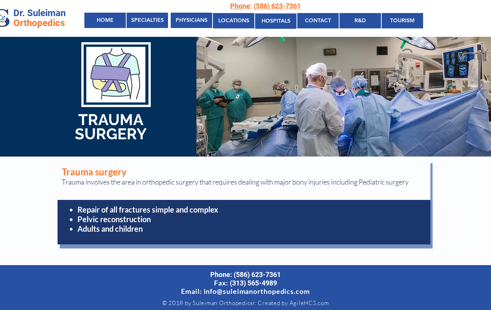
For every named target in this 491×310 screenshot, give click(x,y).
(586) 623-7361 (277, 6)
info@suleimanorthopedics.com (257, 291)
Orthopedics (39, 23)
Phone (240, 6)
